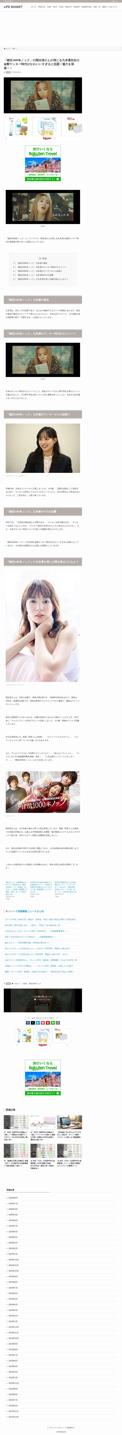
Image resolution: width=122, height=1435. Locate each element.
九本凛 (25, 983)
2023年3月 (13, 1366)
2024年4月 (13, 1305)
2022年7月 (13, 1400)
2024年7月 (13, 1288)
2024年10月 (14, 1271)
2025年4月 (13, 1243)
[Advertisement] (61, 28)
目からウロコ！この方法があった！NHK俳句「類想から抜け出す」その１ (36, 954)
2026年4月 (13, 1209)
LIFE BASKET (13, 6)
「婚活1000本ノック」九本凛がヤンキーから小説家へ (39, 271)
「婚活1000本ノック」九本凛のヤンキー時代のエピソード (41, 267)
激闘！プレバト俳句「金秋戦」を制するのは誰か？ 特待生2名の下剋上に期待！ (39, 972)
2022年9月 (13, 1389)
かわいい (17, 983)
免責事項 (70, 1427)
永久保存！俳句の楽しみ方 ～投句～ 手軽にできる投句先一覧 (32, 925)
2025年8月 (13, 1220)
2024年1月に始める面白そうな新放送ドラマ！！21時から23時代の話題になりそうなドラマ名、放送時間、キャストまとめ (41, 887)
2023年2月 (13, 1372)
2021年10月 (14, 1417)
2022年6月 (13, 1406)
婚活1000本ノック (35, 983)
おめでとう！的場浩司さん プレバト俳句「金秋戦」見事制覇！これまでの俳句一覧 (41, 960)
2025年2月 (13, 1248)
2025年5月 (13, 1237)
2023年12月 (14, 1327)
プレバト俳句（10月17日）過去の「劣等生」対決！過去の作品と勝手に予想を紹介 (40, 919)
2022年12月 (14, 1383)
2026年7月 (13, 1204)
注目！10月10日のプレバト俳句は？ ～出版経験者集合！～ (31, 937)
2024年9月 (13, 1277)
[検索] (116, 1)
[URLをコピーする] (58, 1023)
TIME (8, 72)
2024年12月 (14, 1260)
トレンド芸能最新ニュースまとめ (26, 911)
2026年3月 (13, 1215)
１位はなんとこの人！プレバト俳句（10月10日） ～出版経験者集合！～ (36, 931)
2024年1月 (13, 1321)
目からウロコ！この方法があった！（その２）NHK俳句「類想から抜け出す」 (38, 948)
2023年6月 (13, 1361)
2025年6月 (13, 1232)
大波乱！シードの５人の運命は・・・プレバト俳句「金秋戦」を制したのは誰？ (39, 966)
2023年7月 (13, 1355)
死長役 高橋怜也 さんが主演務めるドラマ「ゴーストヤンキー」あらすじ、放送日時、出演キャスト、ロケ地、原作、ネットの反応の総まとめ (65, 887)
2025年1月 (13, 1254)
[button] (28, 1023)
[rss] (113, 1)
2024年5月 (13, 1299)
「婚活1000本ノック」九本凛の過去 (31, 263)
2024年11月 (14, 1265)
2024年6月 (13, 1293)
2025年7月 (13, 1226)
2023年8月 (13, 1350)
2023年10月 (14, 1338)
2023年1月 (13, 1378)
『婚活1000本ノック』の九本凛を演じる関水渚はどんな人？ (42, 279)
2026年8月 (13, 1198)
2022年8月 (13, 1394)
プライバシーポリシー (56, 1427)
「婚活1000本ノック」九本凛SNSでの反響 (34, 275)
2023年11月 (14, 1333)
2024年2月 (13, 1316)
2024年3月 (13, 1310)
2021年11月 (14, 1411)
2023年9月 (13, 1344)
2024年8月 (13, 1282)
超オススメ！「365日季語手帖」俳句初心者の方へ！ (27, 943)
